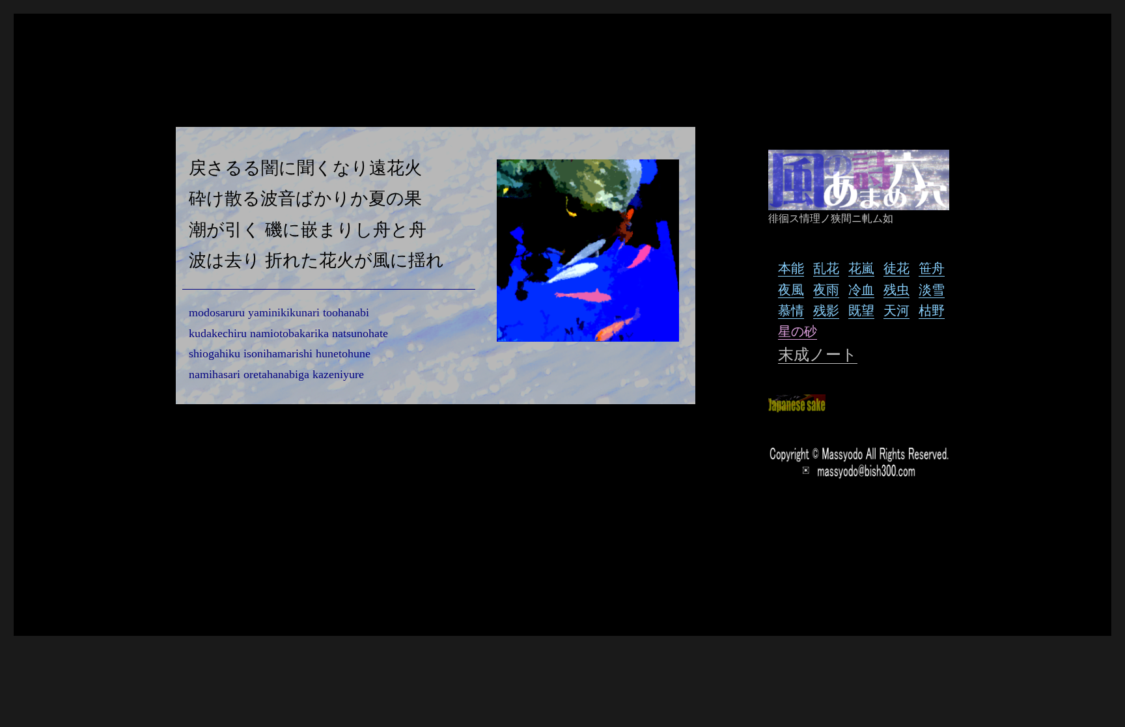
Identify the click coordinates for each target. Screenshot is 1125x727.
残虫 (896, 289)
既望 (861, 310)
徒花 (896, 268)
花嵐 (861, 268)
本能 (791, 268)
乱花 (826, 268)
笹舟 (932, 268)
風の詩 (184, 592)
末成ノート (817, 354)
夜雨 (826, 289)
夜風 (791, 289)
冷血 (861, 289)
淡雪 (932, 289)
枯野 (932, 310)
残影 (826, 310)
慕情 (791, 310)
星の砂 (797, 331)
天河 (896, 310)
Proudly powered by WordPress (273, 592)
